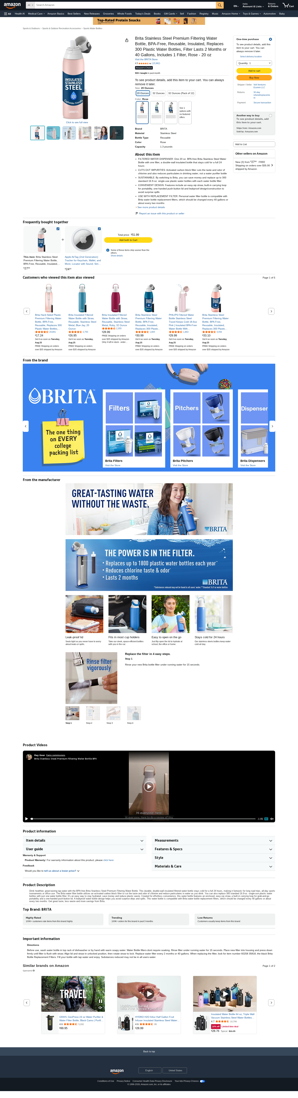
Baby (282, 13)
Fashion (191, 13)
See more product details (151, 207)
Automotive (270, 13)
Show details (117, 255)
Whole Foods (124, 13)
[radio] (37, 133)
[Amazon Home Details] (239, 13)
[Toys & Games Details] (260, 13)
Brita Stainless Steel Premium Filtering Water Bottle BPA (65, 758)
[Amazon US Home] (116, 1071)
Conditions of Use (105, 1081)
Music (215, 13)
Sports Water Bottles (92, 28)
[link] (83, 240)
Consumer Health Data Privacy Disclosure (152, 1081)
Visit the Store (112, 465)
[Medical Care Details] (44, 13)
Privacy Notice (123, 1081)
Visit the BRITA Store (146, 59)
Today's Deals (142, 13)
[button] (8, 13)
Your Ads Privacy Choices (187, 1081)
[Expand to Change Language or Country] (238, 6)
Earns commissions (55, 755)
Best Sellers (74, 13)
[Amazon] (12, 5)
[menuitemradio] (266, 818)
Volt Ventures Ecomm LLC (260, 86)
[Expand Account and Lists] (263, 6)
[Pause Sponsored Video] (100, 1001)
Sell (182, 13)
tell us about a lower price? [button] (60, 870)
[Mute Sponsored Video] (100, 1008)
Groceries (108, 13)
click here (108, 860)
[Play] (25, 818)
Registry (204, 13)
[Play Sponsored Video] (149, 994)
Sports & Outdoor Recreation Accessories (61, 28)
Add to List (241, 144)
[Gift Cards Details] (176, 13)
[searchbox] (125, 5)
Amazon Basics (55, 13)
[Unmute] (272, 819)
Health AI (20, 13)
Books (157, 13)
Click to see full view (77, 122)
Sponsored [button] (27, 970)
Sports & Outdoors (31, 28)
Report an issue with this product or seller (161, 213)
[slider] (143, 818)
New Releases (92, 13)
